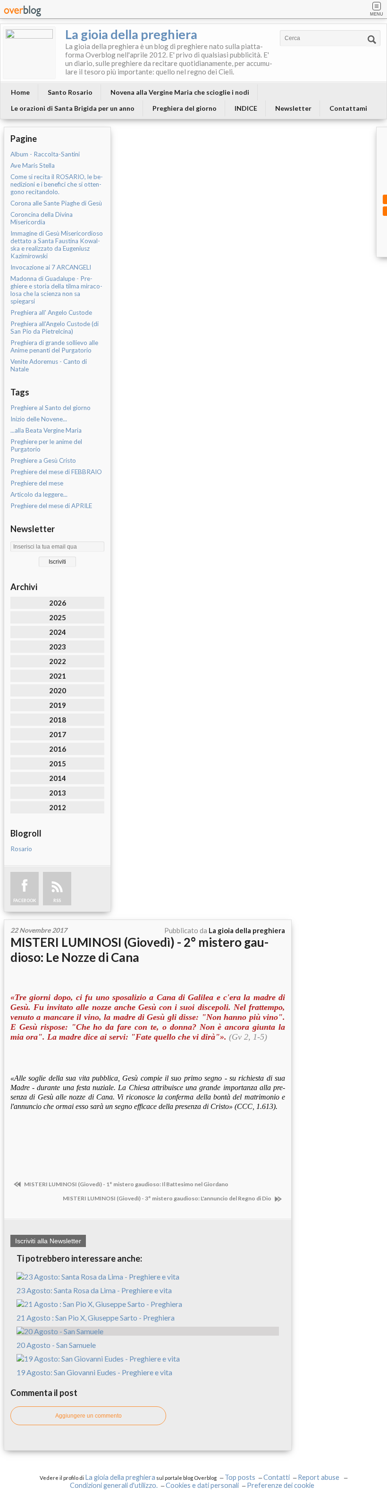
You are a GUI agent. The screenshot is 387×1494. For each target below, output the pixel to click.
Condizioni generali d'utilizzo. (114, 1485)
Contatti (276, 1477)
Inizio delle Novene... (38, 419)
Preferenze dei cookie (280, 1485)
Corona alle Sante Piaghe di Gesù (56, 203)
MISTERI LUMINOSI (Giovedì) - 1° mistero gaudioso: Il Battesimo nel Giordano (125, 1184)
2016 (57, 749)
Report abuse (319, 1477)
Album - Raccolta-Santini (45, 154)
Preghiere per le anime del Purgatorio (46, 445)
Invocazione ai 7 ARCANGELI (50, 267)
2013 (57, 792)
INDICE (246, 108)
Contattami (348, 108)
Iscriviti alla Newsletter (48, 1241)
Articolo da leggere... (38, 494)
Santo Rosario (70, 92)
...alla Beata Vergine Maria (46, 430)
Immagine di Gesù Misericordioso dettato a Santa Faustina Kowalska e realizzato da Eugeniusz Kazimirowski (56, 245)
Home (20, 92)
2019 (57, 705)
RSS (57, 900)
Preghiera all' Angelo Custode (51, 312)
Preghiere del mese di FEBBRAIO (56, 472)
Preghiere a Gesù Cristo (43, 460)
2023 (57, 646)
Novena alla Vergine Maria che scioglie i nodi (179, 92)
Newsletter (293, 108)
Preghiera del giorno (184, 108)
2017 (57, 734)
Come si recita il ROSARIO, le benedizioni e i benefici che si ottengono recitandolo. (56, 184)
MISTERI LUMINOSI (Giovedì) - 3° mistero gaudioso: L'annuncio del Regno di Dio (167, 1198)
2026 (57, 603)
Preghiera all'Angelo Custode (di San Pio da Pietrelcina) (54, 327)
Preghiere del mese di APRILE (51, 505)
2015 (57, 763)
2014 (57, 778)
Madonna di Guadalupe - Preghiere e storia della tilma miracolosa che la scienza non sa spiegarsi (56, 290)
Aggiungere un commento (88, 1415)
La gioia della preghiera (131, 34)
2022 (57, 661)
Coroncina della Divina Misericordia (41, 218)
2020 (57, 690)
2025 (57, 617)
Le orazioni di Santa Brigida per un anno (73, 108)
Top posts (240, 1477)
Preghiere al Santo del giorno (50, 407)
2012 (57, 807)
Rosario (21, 849)
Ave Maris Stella (32, 165)
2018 (57, 719)
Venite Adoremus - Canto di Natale (48, 365)
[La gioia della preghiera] (29, 52)
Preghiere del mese (36, 483)
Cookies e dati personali (202, 1485)
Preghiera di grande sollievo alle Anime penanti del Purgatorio (54, 346)
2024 (57, 632)
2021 (57, 676)
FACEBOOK (24, 900)
